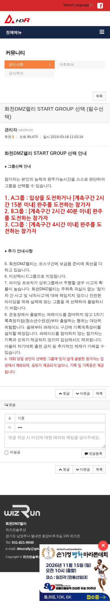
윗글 (66, 393)
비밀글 (15, 452)
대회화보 (67, 64)
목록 (99, 96)
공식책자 (16, 73)
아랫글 (84, 393)
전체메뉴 (14, 32)
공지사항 (16, 64)
